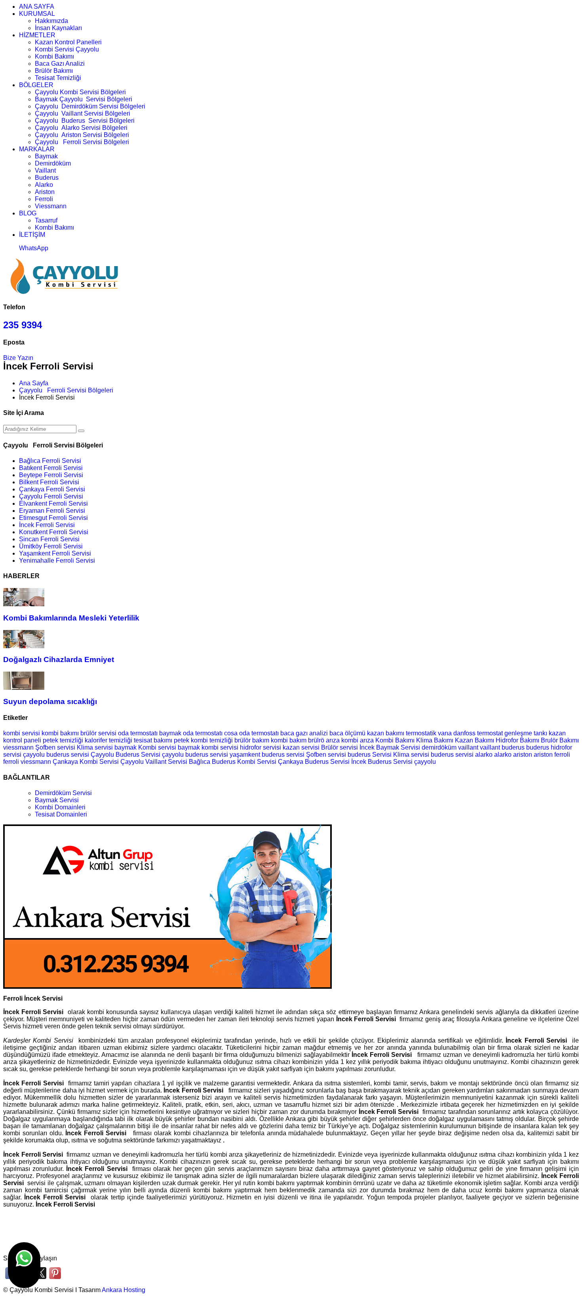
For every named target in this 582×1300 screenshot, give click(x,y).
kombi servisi (21, 733)
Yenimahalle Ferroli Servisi (57, 560)
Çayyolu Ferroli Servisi (51, 496)
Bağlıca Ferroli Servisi (50, 460)
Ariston (45, 191)
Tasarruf (46, 220)
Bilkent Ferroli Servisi (49, 482)
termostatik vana (429, 733)
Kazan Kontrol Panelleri (68, 42)
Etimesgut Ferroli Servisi (53, 517)
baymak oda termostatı (191, 733)
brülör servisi (98, 733)
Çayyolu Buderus (115, 754)
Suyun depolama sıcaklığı (50, 701)
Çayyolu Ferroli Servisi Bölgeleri (82, 142)
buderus (514, 747)
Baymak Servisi (57, 800)
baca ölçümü (347, 733)
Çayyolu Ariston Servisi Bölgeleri (82, 134)
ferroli (562, 754)
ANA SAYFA (36, 6)
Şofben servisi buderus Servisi (349, 754)
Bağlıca (199, 761)
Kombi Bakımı (54, 56)
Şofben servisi (55, 747)
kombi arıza (357, 740)
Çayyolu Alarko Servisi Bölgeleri (81, 127)
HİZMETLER (37, 35)
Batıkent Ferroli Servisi (51, 467)
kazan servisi (301, 747)
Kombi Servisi (256, 761)
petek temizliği (63, 740)
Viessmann (51, 206)
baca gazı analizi (304, 733)
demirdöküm (440, 747)
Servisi (150, 754)
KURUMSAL (37, 13)
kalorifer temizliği (108, 740)
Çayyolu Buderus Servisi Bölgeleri (85, 120)
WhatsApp (33, 248)
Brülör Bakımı (54, 70)
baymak (125, 747)
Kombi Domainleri (60, 807)
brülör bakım (251, 740)
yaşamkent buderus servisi (267, 754)
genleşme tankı (525, 733)
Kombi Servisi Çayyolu (67, 49)
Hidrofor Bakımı (517, 740)
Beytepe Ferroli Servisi (51, 475)
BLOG (27, 213)
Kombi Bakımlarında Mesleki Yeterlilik (71, 618)
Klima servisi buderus (424, 754)
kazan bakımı (385, 733)
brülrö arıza (324, 740)
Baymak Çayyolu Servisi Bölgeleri (83, 99)
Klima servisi (95, 747)
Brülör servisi (339, 747)
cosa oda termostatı (251, 733)
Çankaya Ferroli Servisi (52, 489)
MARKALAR (37, 149)
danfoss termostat (478, 733)
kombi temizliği (212, 740)
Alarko (44, 184)
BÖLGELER (36, 85)
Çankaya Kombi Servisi (86, 761)
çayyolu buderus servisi (195, 754)
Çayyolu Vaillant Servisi (153, 761)
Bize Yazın (18, 357)
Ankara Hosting (123, 1290)
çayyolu (425, 761)
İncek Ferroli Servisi (47, 525)
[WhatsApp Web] (24, 1265)
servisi (464, 754)
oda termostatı (138, 733)
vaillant (469, 747)
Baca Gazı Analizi (60, 63)
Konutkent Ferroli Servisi (53, 532)
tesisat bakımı (153, 740)
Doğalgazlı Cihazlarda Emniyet (58, 659)
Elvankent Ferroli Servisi (53, 503)
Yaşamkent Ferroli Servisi (55, 553)
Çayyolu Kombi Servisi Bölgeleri (80, 92)
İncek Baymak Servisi (389, 747)
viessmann (19, 747)
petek (181, 740)
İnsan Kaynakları (58, 28)
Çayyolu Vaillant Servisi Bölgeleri (82, 113)
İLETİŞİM (32, 234)
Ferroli (44, 199)
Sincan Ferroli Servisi (49, 539)
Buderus (47, 177)
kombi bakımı (60, 733)
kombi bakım (288, 740)
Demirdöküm (53, 163)
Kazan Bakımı (474, 740)
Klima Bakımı (434, 740)
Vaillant (45, 170)
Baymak (46, 156)
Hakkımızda (51, 20)
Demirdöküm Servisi (63, 793)
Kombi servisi (157, 747)
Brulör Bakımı (560, 740)
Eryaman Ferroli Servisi (52, 510)
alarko (484, 754)
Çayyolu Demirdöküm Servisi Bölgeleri (90, 106)
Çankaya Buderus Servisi (314, 761)
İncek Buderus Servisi (382, 761)
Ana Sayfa (33, 383)
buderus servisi (67, 754)
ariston (523, 754)
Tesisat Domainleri (61, 814)
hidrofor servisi (260, 747)
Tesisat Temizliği (58, 77)
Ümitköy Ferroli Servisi (51, 546)
